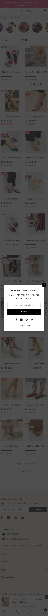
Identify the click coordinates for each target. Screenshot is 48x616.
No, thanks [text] (25, 325)
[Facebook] (16, 319)
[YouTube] (31, 319)
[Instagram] (21, 319)
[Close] (44, 285)
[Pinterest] (26, 319)
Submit (24, 312)
